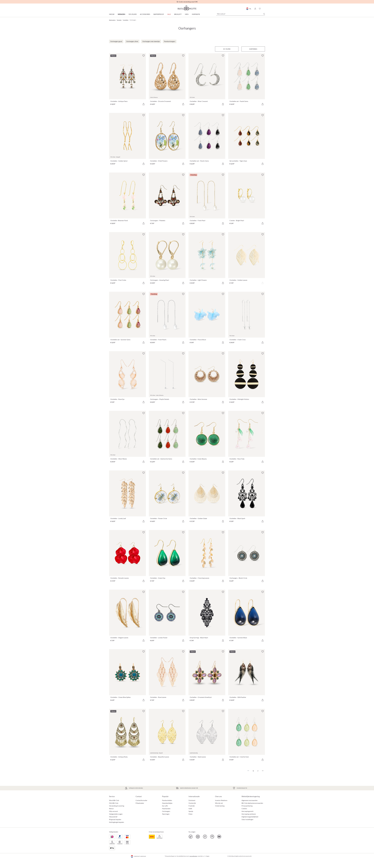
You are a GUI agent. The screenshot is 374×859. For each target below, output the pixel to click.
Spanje (191, 811)
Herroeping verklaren (249, 814)
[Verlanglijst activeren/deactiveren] (143, 55)
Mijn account (113, 811)
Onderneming (219, 806)
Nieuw (111, 14)
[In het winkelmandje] (143, 104)
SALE (169, 14)
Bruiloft (178, 14)
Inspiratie (196, 14)
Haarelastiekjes (167, 803)
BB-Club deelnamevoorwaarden (252, 803)
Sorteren (253, 49)
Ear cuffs (165, 806)
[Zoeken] (264, 14)
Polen (190, 814)
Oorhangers (166, 811)
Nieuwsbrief (113, 817)
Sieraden (121, 14)
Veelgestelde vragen (116, 814)
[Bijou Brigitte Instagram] (198, 837)
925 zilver (133, 14)
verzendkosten (193, 856)
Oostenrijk (192, 803)
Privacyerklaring (247, 806)
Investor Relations (221, 800)
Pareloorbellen (167, 800)
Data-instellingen (247, 819)
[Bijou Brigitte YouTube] (219, 837)
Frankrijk (192, 806)
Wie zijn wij (219, 803)
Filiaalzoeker (140, 803)
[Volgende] (262, 771)
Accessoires (145, 14)
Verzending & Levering (116, 806)
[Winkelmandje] (264, 8)
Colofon (244, 808)
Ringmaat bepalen (115, 819)
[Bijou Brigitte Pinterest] (212, 837)
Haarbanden (166, 808)
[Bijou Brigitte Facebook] (205, 837)
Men (186, 14)
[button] (255, 8)
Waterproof (158, 14)
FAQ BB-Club (113, 803)
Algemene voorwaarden (250, 800)
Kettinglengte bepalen (116, 822)
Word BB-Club (114, 800)
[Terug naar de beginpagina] (187, 7)
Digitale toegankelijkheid (250, 817)
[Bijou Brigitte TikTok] (191, 837)
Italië (190, 808)
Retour (111, 808)
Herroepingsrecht (247, 811)
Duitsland (192, 800)
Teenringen (165, 814)
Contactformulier (141, 800)
